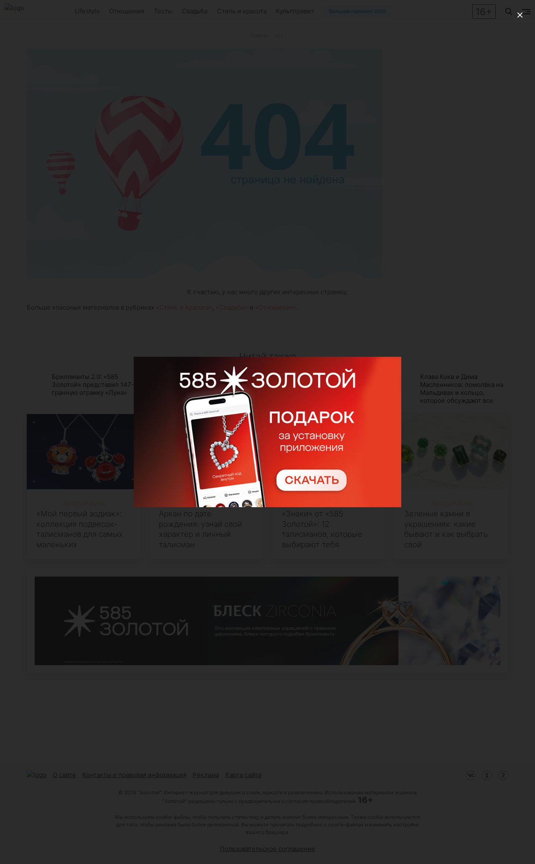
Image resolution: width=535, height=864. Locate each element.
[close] (520, 15)
